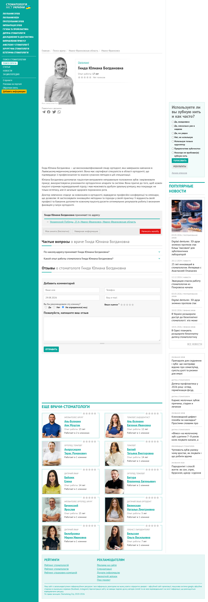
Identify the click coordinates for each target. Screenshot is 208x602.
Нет (58, 307)
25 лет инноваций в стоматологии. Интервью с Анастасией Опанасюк (186, 267)
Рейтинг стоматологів (56, 568)
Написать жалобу (150, 231)
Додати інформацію (108, 572)
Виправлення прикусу (14, 41)
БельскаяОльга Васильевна (138, 535)
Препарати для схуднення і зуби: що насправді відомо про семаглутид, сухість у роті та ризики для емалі (187, 367)
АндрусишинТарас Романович (75, 451)
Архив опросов (179, 172)
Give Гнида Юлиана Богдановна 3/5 (127, 304)
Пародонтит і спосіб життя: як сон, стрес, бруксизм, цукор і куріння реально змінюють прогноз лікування (186, 473)
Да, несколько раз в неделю (184, 127)
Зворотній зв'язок (107, 576)
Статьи (6, 66)
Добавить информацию (14, 91)
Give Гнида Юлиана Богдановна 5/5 (132, 304)
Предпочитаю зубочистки (187, 148)
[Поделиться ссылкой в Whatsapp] (59, 112)
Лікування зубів (11, 13)
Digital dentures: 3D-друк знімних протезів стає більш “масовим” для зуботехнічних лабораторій (186, 248)
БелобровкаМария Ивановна (75, 535)
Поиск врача (10, 63)
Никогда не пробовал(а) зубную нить (186, 154)
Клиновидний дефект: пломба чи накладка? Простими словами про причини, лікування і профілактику (185, 423)
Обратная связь (10, 87)
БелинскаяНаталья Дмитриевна (141, 507)
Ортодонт (83, 62)
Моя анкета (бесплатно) (57, 231)
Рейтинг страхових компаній (60, 572)
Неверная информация (86, 231)
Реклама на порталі (12, 84)
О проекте (7, 80)
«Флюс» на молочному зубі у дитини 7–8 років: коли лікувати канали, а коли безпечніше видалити (185, 440)
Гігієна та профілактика (15, 29)
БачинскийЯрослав (71, 507)
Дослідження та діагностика (18, 37)
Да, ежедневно (182, 121)
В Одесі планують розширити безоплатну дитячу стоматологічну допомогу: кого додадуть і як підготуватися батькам (186, 337)
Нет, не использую (183, 137)
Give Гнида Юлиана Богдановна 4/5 (130, 304)
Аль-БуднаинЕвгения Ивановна (139, 423)
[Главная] (20, 6)
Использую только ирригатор (183, 143)
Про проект (103, 579)
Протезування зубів (13, 21)
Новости (7, 70)
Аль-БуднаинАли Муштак (72, 423)
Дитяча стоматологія (14, 33)
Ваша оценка (111, 304)
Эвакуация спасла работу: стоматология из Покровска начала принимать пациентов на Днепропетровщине (186, 287)
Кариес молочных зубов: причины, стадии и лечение (186, 403)
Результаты (179, 166)
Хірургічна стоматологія (16, 48)
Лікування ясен (11, 17)
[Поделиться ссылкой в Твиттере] (54, 112)
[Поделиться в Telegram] (44, 112)
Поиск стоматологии (14, 59)
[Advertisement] (102, 22)
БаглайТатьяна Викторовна (140, 451)
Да (49, 307)
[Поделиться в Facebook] (49, 112)
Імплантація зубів (12, 25)
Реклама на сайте (107, 565)
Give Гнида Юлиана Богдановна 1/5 (121, 304)
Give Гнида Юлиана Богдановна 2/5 (124, 304)
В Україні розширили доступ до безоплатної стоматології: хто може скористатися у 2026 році (186, 318)
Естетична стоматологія (15, 52)
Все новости (194, 344)
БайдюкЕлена (69, 479)
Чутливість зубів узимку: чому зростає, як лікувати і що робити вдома (187, 453)
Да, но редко (181, 133)
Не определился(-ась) (76, 307)
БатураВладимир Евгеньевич (141, 479)
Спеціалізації (104, 568)
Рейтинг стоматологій (56, 565)
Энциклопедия (11, 74)
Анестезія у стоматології (16, 44)
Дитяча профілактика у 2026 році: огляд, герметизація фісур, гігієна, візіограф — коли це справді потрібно (185, 390)
